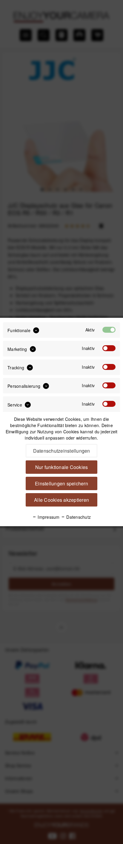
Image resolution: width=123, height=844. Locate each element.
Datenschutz (78, 517)
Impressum (48, 517)
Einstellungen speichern (61, 483)
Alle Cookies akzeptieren (61, 499)
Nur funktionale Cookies (61, 467)
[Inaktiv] (109, 348)
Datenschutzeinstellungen (61, 450)
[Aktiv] (109, 330)
